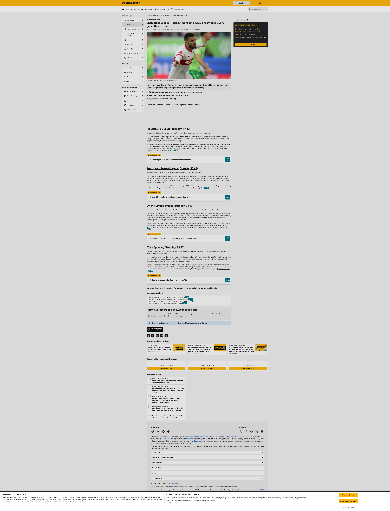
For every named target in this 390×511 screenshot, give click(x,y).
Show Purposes (348, 507)
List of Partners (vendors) (173, 503)
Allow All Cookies (348, 495)
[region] (195, 501)
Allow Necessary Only (348, 501)
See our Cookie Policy (81, 501)
